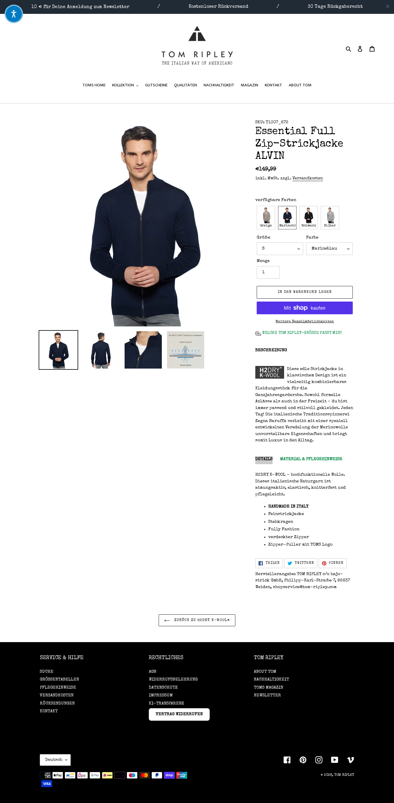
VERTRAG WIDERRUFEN (179, 714)
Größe (263, 237)
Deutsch (53, 760)
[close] (387, 6)
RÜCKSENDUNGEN (57, 703)
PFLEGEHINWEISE (58, 687)
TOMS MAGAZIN (268, 687)
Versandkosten (307, 178)
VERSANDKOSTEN (57, 695)
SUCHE (46, 672)
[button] (266, 217)
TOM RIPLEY (344, 775)
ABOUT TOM (265, 672)
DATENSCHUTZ (163, 687)
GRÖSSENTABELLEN (59, 679)
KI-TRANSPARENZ (166, 703)
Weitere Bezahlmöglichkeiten (304, 322)
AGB (152, 672)
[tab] (264, 460)
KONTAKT (49, 711)
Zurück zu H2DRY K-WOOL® (201, 620)
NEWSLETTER (267, 695)
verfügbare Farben (275, 200)
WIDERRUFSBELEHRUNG (173, 679)
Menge (263, 261)
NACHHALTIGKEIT (271, 679)
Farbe (312, 237)
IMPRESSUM (161, 695)
